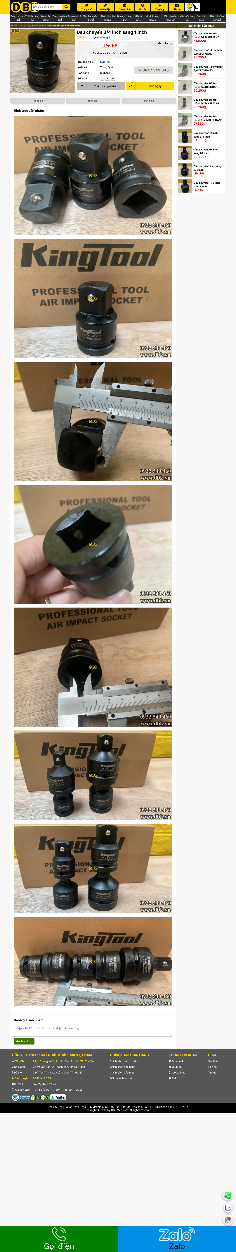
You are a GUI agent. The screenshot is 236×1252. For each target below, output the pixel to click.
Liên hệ (212, 1066)
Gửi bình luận (24, 1041)
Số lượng (83, 78)
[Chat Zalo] (228, 1208)
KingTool (105, 61)
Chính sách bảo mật (122, 1072)
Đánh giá (149, 100)
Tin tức (212, 1072)
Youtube (176, 1066)
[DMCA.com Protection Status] (40, 1097)
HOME (16, 25)
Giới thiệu (213, 1061)
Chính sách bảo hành (122, 1066)
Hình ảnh (93, 100)
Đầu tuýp (26, 25)
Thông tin (37, 100)
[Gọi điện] (228, 1195)
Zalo (174, 1078)
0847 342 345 (155, 70)
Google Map (177, 1072)
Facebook (177, 1061)
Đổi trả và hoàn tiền (121, 1078)
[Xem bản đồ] (227, 1219)
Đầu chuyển (40, 25)
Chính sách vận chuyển (124, 1061)
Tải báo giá (166, 43)
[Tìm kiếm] (66, 6)
